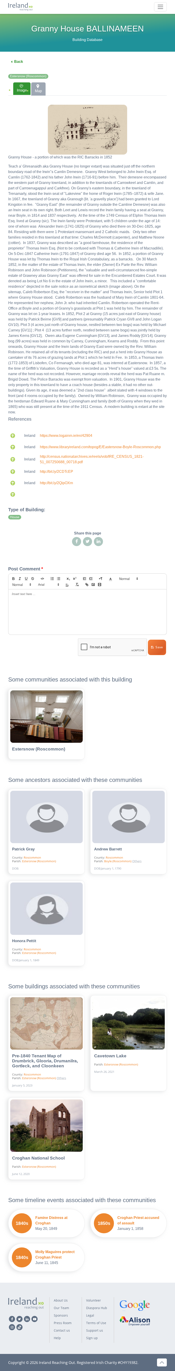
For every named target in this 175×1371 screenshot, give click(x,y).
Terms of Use (96, 1323)
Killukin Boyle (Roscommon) (75, 1070)
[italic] (20, 578)
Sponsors (61, 1315)
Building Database (87, 40)
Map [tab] (38, 91)
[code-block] (42, 578)
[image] (93, 584)
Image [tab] (22, 90)
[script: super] (75, 578)
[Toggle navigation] (160, 6)
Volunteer (93, 1300)
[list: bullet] (58, 578)
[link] (87, 584)
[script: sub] (68, 578)
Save (159, 647)
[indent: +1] (91, 578)
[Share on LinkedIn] (98, 541)
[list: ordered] (52, 578)
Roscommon (32, 857)
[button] (110, 578)
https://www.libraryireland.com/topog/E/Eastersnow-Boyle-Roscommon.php (100, 447)
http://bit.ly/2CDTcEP (56, 471)
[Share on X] (87, 541)
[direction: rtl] (101, 578)
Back (18, 62)
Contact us (62, 1330)
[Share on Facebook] (76, 541)
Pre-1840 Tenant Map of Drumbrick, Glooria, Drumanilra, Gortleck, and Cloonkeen (45, 1060)
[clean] (77, 584)
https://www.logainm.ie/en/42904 (66, 435)
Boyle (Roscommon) (118, 861)
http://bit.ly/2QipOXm (56, 483)
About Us (61, 1300)
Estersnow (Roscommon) (28, 76)
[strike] (32, 578)
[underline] (26, 578)
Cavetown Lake (110, 1055)
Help (57, 1338)
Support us (94, 1330)
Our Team (61, 1308)
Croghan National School (38, 1158)
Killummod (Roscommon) (151, 853)
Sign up (92, 1338)
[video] (99, 584)
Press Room (63, 1323)
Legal (90, 1315)
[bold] (13, 578)
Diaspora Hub (96, 1308)
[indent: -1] (84, 578)
